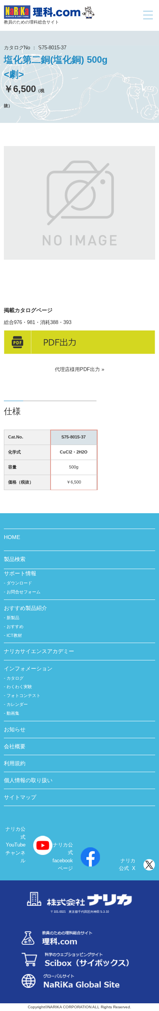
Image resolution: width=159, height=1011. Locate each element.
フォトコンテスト (24, 695)
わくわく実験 (19, 686)
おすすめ (15, 626)
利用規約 (14, 763)
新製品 (13, 617)
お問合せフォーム (24, 591)
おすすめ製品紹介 (25, 608)
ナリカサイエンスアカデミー (39, 651)
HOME (12, 537)
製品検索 (14, 559)
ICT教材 (14, 635)
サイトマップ (20, 797)
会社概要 (14, 746)
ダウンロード (19, 583)
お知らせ (14, 729)
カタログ (15, 678)
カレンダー (17, 704)
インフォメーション (28, 668)
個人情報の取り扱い (28, 780)
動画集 (13, 713)
